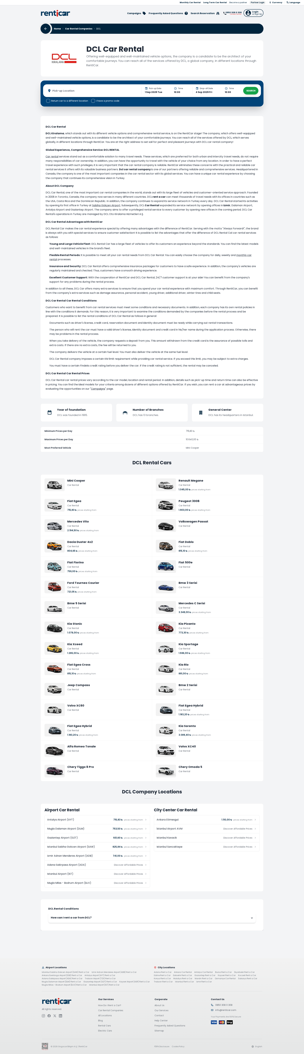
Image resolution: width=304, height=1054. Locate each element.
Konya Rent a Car (162, 978)
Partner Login (257, 2)
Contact (159, 1015)
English (258, 1046)
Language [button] (294, 2)
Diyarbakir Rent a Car (244, 972)
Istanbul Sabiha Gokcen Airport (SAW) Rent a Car (65, 972)
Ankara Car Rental (183, 972)
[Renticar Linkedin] (60, 1015)
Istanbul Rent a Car (184, 981)
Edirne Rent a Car (162, 975)
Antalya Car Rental (203, 972)
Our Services (161, 1010)
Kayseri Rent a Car (227, 975)
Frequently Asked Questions (170, 1025)
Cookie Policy (178, 1046)
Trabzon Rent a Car (163, 981)
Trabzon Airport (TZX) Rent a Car (100, 978)
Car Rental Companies (78, 28)
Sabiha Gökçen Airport (106, 205)
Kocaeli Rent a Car (247, 975)
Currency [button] (277, 2)
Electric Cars (105, 1030)
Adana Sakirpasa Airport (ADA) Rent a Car (62, 978)
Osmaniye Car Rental (225, 978)
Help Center (161, 1020)
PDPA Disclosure (161, 1046)
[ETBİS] (45, 1046)
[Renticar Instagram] (43, 1015)
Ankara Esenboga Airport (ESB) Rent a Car (62, 975)
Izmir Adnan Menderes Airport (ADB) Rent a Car (114, 972)
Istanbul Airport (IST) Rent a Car (104, 985)
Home (57, 28)
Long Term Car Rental (215, 2)
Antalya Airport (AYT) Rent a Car (100, 975)
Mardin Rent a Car (203, 978)
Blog (100, 1020)
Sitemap (159, 1030)
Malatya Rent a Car (182, 978)
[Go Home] (56, 13)
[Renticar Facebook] (49, 1015)
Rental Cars (104, 1025)
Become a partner (238, 2)
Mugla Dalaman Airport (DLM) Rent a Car (61, 981)
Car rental (52, 156)
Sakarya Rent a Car (247, 978)
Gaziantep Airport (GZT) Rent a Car (100, 981)
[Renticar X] (54, 1015)
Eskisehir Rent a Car (182, 975)
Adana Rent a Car (162, 972)
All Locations (105, 1015)
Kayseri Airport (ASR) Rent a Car (134, 981)
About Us (159, 1005)
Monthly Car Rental (190, 2)
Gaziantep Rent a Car (204, 975)
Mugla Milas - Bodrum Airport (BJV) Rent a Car (64, 985)
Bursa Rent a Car (223, 972)
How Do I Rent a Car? (109, 1005)
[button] (253, 13)
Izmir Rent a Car (204, 981)
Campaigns (98, 389)
